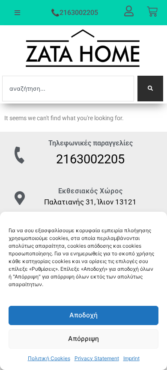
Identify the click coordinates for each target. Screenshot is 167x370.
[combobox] (68, 88)
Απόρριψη (83, 338)
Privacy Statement (97, 358)
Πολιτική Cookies (49, 358)
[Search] (150, 88)
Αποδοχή (83, 315)
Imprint (131, 358)
